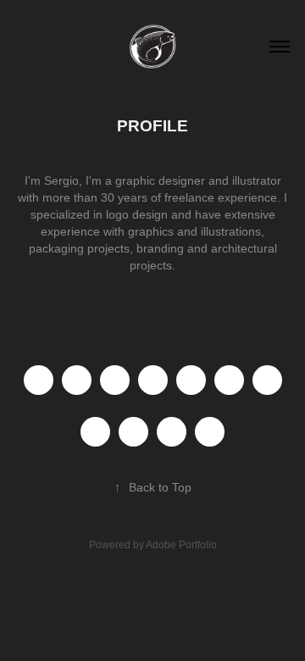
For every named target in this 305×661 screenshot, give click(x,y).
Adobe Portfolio (181, 545)
